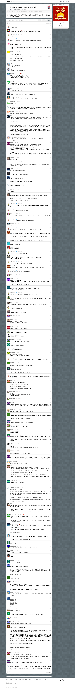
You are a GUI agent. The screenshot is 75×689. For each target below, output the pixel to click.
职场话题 (12, 5)
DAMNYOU (12, 391)
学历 (40, 20)
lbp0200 (12, 111)
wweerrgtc (12, 306)
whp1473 (12, 435)
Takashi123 (12, 242)
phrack (11, 524)
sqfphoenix (12, 30)
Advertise (15, 679)
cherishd (12, 343)
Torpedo (12, 443)
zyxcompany (14, 9)
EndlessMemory (13, 461)
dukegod (12, 335)
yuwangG (12, 189)
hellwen (12, 349)
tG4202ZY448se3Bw (14, 577)
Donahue (12, 621)
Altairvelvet (12, 480)
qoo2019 (12, 73)
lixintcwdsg (12, 465)
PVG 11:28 (20, 685)
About (7, 679)
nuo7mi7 (12, 514)
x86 (11, 63)
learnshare (12, 177)
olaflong (12, 413)
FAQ (26, 679)
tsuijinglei (12, 51)
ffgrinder (12, 625)
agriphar (12, 286)
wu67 (11, 255)
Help (11, 679)
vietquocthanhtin (13, 608)
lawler (11, 380)
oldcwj (11, 550)
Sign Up (64, 1)
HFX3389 (12, 115)
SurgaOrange (13, 311)
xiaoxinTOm (12, 613)
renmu (11, 542)
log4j (11, 302)
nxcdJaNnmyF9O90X (14, 105)
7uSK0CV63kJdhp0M (14, 184)
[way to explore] (9, 1)
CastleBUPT (12, 450)
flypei (11, 69)
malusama (12, 247)
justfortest (12, 315)
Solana (30, 679)
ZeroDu (11, 592)
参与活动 (60, 25)
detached (12, 157)
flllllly (11, 319)
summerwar (12, 43)
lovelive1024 (12, 409)
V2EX (8, 5)
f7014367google (13, 660)
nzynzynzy (12, 296)
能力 (44, 20)
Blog (20, 679)
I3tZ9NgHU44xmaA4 (14, 142)
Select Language (48, 679)
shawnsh (12, 172)
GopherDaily (12, 339)
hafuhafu (12, 503)
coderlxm (12, 92)
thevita (11, 455)
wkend (11, 330)
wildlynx (12, 554)
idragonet (12, 88)
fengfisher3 (12, 213)
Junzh (11, 168)
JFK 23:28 (28, 685)
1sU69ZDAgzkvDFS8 (14, 487)
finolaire (12, 223)
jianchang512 (13, 546)
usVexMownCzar (13, 137)
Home (61, 1)
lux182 (11, 429)
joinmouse (12, 101)
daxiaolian (59, 27)
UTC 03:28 (16, 685)
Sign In (67, 1)
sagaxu (11, 597)
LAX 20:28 (24, 685)
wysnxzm (12, 97)
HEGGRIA (12, 402)
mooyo (11, 564)
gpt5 (11, 617)
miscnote (12, 81)
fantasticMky (13, 232)
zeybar (11, 326)
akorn (11, 278)
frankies (12, 581)
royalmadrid (12, 352)
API (23, 679)
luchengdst (12, 420)
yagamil (12, 368)
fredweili (12, 362)
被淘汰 (49, 20)
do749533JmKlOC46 (14, 665)
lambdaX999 (12, 535)
